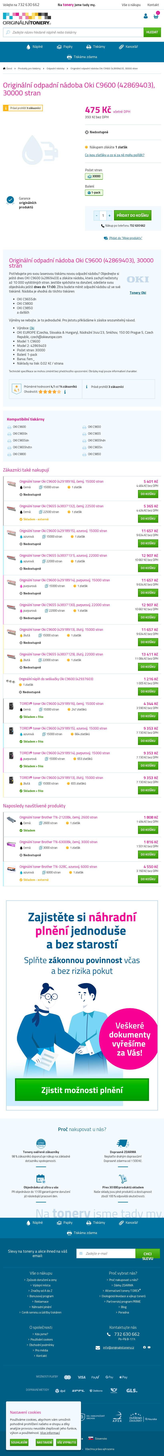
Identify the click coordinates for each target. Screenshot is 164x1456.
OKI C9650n (20, 433)
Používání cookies (42, 1339)
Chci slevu (147, 1254)
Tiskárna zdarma (85, 56)
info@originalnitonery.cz (118, 1347)
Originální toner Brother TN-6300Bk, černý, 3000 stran (58, 842)
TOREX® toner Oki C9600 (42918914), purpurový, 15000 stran (65, 753)
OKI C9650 (94, 426)
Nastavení (44, 1442)
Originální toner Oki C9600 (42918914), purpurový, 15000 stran (65, 580)
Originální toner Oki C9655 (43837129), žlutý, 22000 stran (61, 654)
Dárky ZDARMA (123, 1285)
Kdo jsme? (41, 1334)
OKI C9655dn (21, 440)
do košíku (148, 494)
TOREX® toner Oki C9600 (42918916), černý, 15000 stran (61, 703)
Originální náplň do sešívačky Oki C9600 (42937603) (56, 679)
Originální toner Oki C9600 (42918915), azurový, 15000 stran (63, 530)
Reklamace (42, 1301)
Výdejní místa (41, 1285)
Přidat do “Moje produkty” (125, 238)
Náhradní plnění (41, 1307)
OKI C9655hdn (97, 440)
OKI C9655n (95, 447)
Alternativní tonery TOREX (123, 1291)
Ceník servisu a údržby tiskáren (41, 1312)
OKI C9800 (19, 454)
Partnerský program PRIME (124, 1301)
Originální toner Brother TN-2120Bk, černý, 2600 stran (58, 817)
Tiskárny (98, 46)
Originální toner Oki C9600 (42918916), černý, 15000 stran (61, 481)
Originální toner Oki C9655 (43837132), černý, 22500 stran (61, 506)
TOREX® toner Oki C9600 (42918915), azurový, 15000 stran (63, 728)
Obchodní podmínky (41, 1345)
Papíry (67, 46)
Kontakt (41, 1356)
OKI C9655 (94, 433)
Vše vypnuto (66, 1442)
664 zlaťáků (82, 734)
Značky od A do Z (41, 1291)
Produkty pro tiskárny (29, 68)
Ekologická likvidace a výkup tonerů (124, 1296)
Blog (123, 1307)
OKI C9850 (94, 454)
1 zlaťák (77, 487)
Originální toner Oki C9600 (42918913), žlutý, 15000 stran (61, 629)
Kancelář (131, 46)
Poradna (123, 1312)
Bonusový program (42, 1296)
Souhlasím (19, 1442)
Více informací (50, 1433)
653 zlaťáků (84, 758)
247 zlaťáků (79, 709)
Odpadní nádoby (55, 68)
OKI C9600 (19, 426)
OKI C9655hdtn (22, 447)
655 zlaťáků (78, 783)
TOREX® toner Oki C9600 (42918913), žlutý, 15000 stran (61, 777)
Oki (32, 328)
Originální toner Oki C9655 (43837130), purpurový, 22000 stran (65, 604)
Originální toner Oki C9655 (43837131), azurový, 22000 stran (63, 555)
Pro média (41, 1350)
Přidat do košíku (133, 215)
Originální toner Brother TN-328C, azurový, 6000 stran (58, 866)
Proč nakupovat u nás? (123, 1280)
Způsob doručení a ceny (42, 1280)
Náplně (37, 46)
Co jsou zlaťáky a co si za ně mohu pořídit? (114, 155)
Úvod (9, 68)
